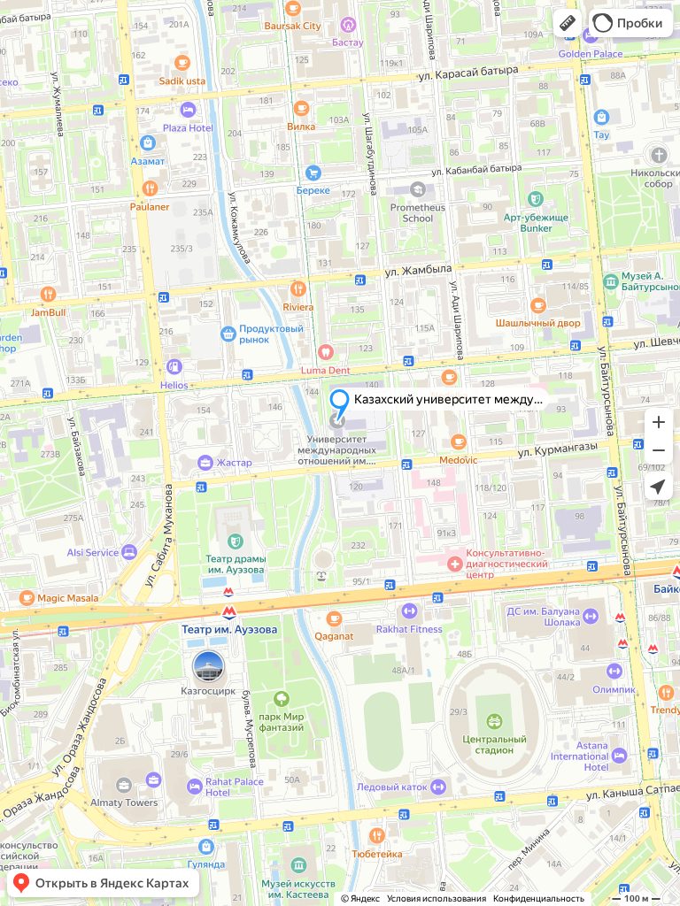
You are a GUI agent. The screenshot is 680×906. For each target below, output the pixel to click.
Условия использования (436, 898)
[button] (567, 23)
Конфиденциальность (538, 898)
